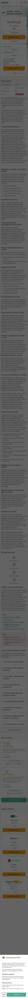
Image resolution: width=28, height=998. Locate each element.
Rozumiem (16, 994)
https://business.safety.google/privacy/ (14, 988)
